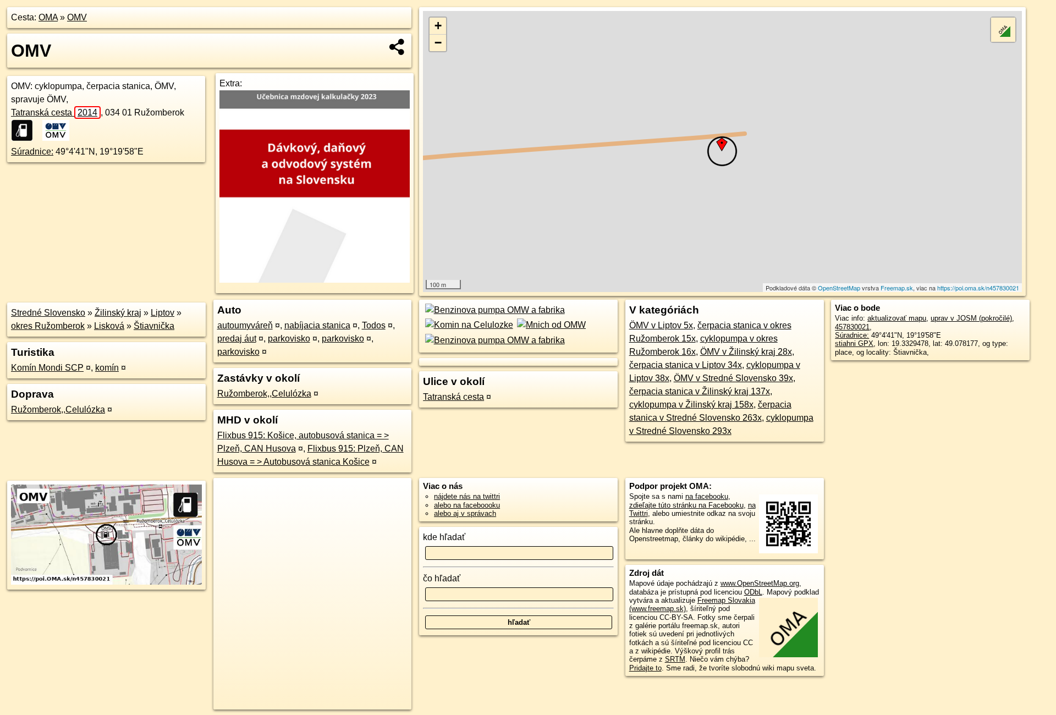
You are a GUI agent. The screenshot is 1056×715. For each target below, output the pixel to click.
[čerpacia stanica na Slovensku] (25, 130)
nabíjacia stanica (317, 325)
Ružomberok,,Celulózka (58, 409)
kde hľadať (444, 537)
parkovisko (289, 338)
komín (107, 367)
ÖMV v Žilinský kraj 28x (746, 351)
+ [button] (438, 25)
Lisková (109, 326)
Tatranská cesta (54, 112)
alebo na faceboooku (467, 505)
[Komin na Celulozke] (468, 324)
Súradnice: (32, 151)
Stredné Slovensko (48, 312)
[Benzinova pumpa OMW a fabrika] (493, 310)
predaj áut (236, 338)
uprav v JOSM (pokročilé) (971, 318)
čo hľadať (441, 578)
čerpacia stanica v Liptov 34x (685, 365)
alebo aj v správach (465, 513)
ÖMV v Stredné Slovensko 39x (733, 378)
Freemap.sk (897, 287)
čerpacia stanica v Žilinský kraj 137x (699, 391)
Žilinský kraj (118, 312)
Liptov (162, 312)
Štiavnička (154, 326)
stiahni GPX (854, 343)
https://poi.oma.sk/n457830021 (978, 287)
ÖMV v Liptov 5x (661, 325)
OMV (77, 17)
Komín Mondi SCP (47, 367)
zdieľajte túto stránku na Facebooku (686, 505)
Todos (374, 325)
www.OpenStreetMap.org (760, 583)
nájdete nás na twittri (467, 496)
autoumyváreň (245, 325)
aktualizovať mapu (896, 318)
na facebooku (706, 496)
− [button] (438, 43)
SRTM (675, 659)
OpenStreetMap (839, 287)
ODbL (753, 592)
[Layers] (1003, 30)
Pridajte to (645, 668)
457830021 (852, 327)
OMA (48, 17)
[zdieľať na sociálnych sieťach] (397, 47)
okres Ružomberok (48, 326)
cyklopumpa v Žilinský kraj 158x (691, 404)
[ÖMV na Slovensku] (56, 130)
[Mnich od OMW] (550, 324)
